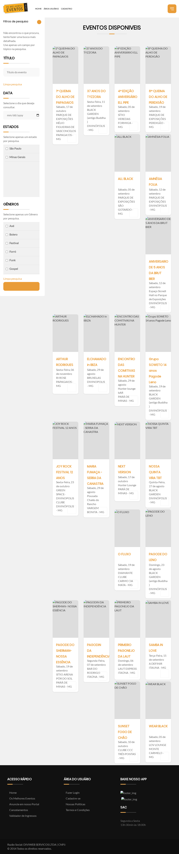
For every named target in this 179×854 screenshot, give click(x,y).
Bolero (13, 234)
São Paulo (15, 148)
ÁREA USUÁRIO (51, 8)
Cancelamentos (18, 810)
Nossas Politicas (75, 804)
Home (13, 792)
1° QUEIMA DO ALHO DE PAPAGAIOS (65, 97)
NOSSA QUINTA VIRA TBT (155, 472)
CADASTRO (66, 8)
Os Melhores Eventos (22, 798)
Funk (12, 260)
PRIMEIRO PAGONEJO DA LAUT (126, 651)
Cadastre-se (72, 798)
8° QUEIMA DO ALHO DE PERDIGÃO (158, 97)
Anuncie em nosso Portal (24, 804)
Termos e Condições (77, 810)
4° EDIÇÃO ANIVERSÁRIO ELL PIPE (127, 97)
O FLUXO (124, 554)
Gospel (13, 268)
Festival (14, 243)
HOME (38, 8)
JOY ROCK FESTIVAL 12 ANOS (64, 472)
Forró (12, 251)
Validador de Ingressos (23, 815)
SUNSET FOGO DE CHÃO (125, 732)
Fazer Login (72, 792)
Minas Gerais (17, 157)
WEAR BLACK (158, 726)
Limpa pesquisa (12, 84)
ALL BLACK (125, 179)
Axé (11, 225)
